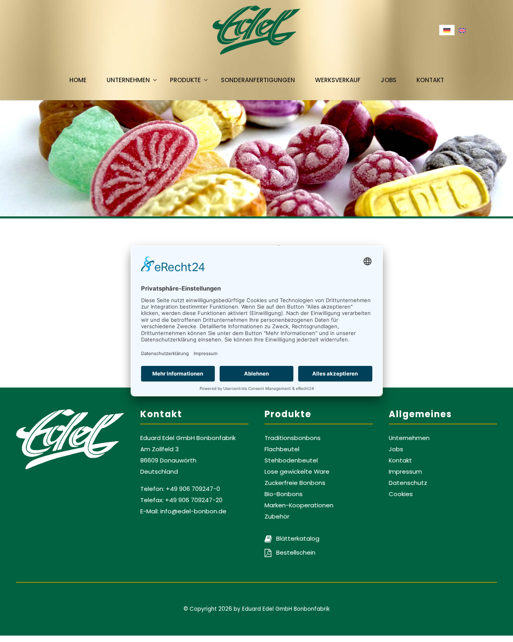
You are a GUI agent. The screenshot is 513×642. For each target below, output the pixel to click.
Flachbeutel (282, 449)
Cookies (401, 494)
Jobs (388, 80)
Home (78, 80)
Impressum (405, 471)
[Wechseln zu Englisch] (462, 30)
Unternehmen (128, 80)
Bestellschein (295, 552)
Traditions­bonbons (293, 438)
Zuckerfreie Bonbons (295, 482)
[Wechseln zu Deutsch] (446, 30)
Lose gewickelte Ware (297, 471)
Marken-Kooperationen (299, 505)
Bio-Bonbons (284, 494)
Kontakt (430, 80)
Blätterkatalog (297, 538)
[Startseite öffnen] (256, 30)
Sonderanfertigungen (258, 80)
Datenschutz (408, 482)
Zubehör (277, 516)
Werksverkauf (338, 80)
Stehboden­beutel (291, 460)
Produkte (185, 80)
